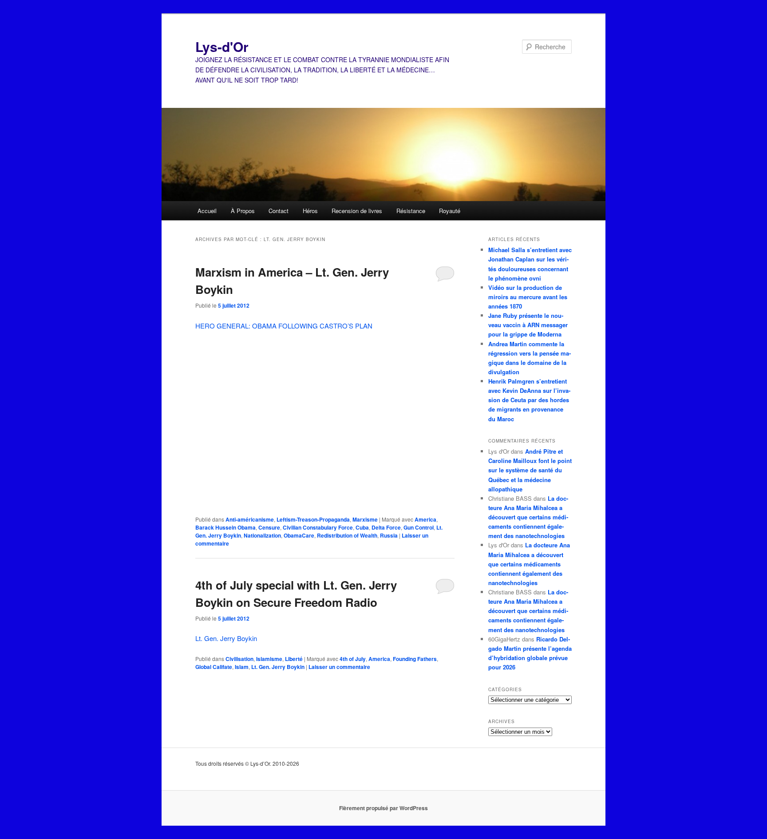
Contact (279, 210)
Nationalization (262, 535)
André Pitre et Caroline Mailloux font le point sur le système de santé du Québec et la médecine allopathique (530, 470)
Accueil (207, 210)
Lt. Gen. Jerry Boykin (226, 638)
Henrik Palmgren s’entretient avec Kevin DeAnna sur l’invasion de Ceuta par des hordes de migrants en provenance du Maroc (529, 400)
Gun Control (418, 527)
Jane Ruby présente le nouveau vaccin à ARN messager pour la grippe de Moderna (528, 324)
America (425, 519)
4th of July (353, 659)
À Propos (243, 210)
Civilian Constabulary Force (318, 527)
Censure (269, 527)
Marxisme (365, 519)
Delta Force (386, 527)
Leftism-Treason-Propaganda (313, 519)
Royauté (449, 210)
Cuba (362, 527)
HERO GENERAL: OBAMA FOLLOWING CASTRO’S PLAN (283, 325)
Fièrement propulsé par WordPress (383, 808)
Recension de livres (357, 210)
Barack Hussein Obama (225, 527)
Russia (389, 535)
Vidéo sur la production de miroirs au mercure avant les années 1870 (527, 296)
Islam (242, 667)
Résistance (410, 210)
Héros (310, 210)
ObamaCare (299, 535)
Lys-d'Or (222, 46)
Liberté (294, 659)
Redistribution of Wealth (347, 535)
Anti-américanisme (249, 519)
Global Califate (213, 667)
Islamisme (269, 659)
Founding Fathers (415, 659)
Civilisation (239, 659)
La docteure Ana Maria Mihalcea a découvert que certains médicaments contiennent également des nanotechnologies (528, 517)
